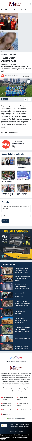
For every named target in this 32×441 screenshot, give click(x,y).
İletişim (13, 361)
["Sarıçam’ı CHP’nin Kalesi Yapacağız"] (8, 188)
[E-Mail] (13, 147)
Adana (15, 10)
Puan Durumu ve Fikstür (22, 404)
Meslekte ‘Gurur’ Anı (8, 166)
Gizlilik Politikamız (21, 361)
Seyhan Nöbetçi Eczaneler (7, 398)
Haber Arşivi (6, 414)
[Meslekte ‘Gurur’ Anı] (8, 161)
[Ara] (30, 4)
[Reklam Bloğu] (16, 244)
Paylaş (5, 99)
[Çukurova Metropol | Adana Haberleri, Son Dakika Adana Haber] (16, 3)
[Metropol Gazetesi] (6, 144)
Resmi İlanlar (5, 10)
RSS (5, 425)
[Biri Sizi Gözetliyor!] (24, 174)
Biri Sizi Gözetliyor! (23, 179)
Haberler (4, 54)
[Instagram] (17, 357)
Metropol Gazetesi (18, 143)
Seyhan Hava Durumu (22, 398)
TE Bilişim (20, 431)
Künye (8, 361)
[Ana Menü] (2, 4)
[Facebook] (11, 357)
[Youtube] (20, 357)
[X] (14, 357)
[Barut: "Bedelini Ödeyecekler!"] (24, 188)
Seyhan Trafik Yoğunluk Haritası (6, 404)
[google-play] (20, 419)
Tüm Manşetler (7, 410)
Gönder (5, 221)
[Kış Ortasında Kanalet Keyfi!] (24, 161)
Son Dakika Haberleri (25, 410)
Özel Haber (13, 54)
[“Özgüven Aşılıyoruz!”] (16, 88)
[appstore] (10, 419)
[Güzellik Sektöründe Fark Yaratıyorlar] (8, 174)
